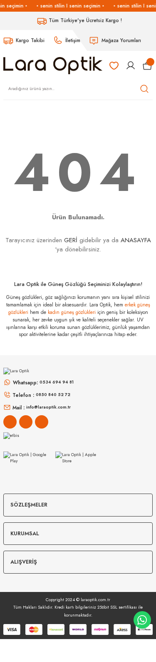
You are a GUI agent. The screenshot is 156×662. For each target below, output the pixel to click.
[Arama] (144, 89)
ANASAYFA (136, 240)
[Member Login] (131, 65)
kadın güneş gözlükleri (72, 312)
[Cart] (147, 65)
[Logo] (52, 65)
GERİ (70, 240)
